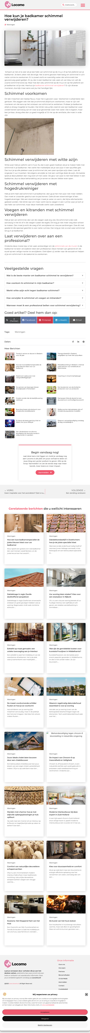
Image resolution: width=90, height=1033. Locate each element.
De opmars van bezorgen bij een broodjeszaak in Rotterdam (27, 388)
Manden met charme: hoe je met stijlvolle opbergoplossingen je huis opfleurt (22, 814)
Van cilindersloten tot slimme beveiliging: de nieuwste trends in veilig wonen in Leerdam (27, 433)
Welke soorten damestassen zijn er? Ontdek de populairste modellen (70, 410)
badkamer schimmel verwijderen (49, 85)
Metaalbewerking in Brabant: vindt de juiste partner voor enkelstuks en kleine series (71, 366)
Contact (61, 985)
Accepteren (45, 1012)
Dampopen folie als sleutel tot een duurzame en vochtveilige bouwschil (71, 399)
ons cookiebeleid (48, 1005)
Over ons (62, 964)
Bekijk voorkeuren (45, 1025)
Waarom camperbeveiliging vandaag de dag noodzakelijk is (71, 421)
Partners (62, 971)
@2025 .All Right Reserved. (18, 983)
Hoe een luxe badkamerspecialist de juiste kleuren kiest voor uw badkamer (28, 366)
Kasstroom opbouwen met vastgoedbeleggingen (25, 376)
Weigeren (45, 1019)
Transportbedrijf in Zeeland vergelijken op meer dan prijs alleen (70, 354)
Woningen (11, 25)
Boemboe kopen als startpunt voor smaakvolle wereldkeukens (28, 410)
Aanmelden (63, 982)
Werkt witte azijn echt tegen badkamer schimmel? (44, 290)
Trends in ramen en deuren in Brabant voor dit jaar (29, 354)
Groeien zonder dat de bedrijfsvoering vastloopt (29, 399)
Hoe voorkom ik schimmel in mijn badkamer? (44, 283)
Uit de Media (63, 978)
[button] (86, 994)
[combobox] (69, 5)
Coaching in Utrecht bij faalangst (69, 376)
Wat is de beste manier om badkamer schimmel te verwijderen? (44, 275)
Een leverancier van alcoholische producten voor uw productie (69, 388)
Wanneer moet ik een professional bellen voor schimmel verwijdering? (44, 305)
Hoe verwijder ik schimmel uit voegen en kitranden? (44, 298)
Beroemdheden (64, 975)
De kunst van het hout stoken (62, 921)
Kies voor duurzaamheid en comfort (65, 866)
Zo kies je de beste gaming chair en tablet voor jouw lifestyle (28, 421)
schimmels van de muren (66, 246)
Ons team (62, 968)
